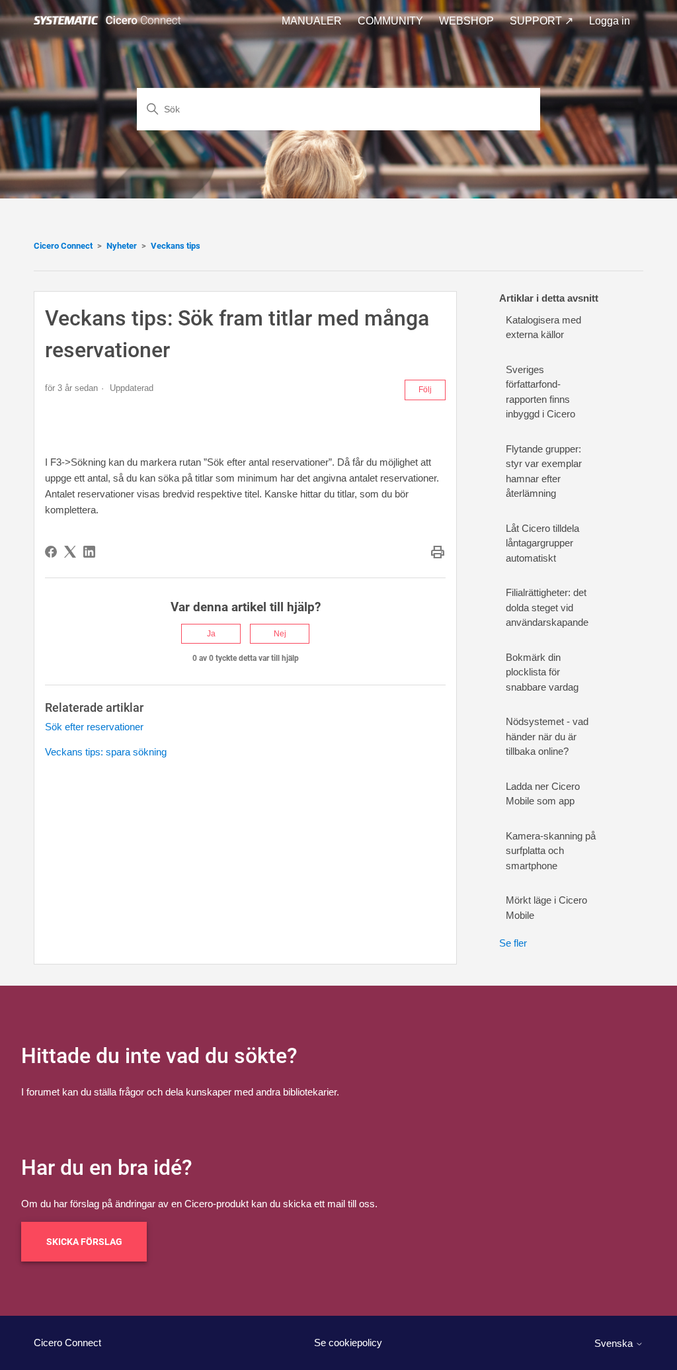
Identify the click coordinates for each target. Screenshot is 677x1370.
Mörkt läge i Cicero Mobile (546, 907)
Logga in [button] (609, 20)
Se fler (513, 943)
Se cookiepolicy (348, 1342)
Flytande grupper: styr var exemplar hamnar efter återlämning (544, 471)
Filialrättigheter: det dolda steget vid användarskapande (547, 607)
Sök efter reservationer (94, 726)
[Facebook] (51, 552)
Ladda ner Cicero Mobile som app (543, 794)
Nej (280, 633)
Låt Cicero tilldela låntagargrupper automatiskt (542, 543)
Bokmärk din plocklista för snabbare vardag (542, 672)
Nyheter (121, 246)
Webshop (466, 20)
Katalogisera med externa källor (543, 327)
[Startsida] (110, 20)
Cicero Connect (63, 246)
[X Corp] (70, 552)
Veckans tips (175, 246)
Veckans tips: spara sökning (106, 751)
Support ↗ (541, 20)
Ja (211, 633)
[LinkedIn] (89, 552)
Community (390, 20)
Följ (425, 389)
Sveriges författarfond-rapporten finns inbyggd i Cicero (540, 392)
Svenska (614, 1343)
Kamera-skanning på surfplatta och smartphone (551, 850)
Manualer (312, 20)
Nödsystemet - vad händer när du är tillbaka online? (547, 736)
